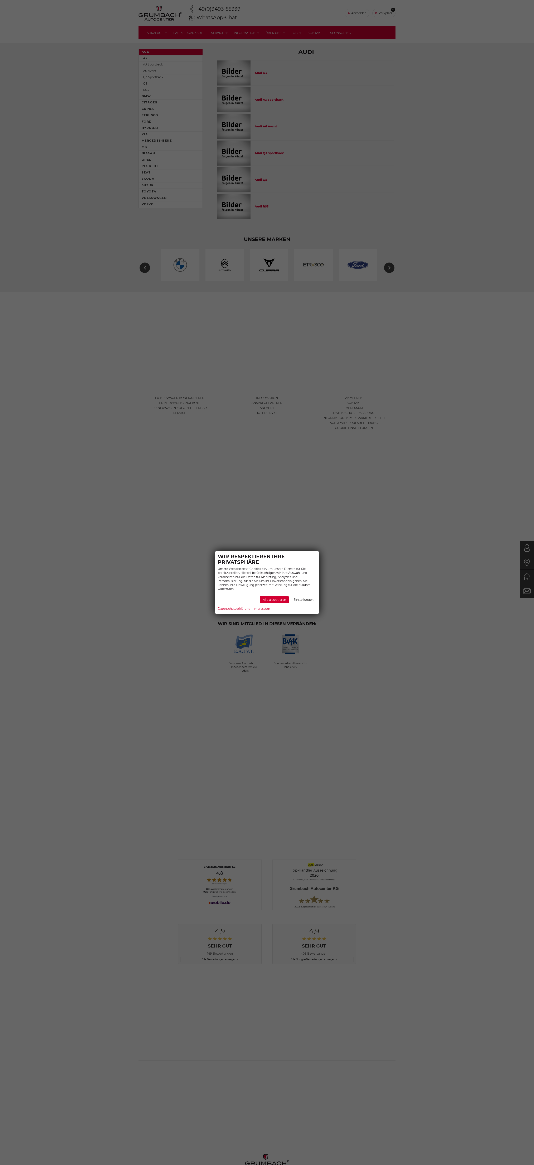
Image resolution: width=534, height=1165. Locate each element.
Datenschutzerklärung (234, 609)
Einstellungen (303, 600)
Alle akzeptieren (274, 600)
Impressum (261, 609)
